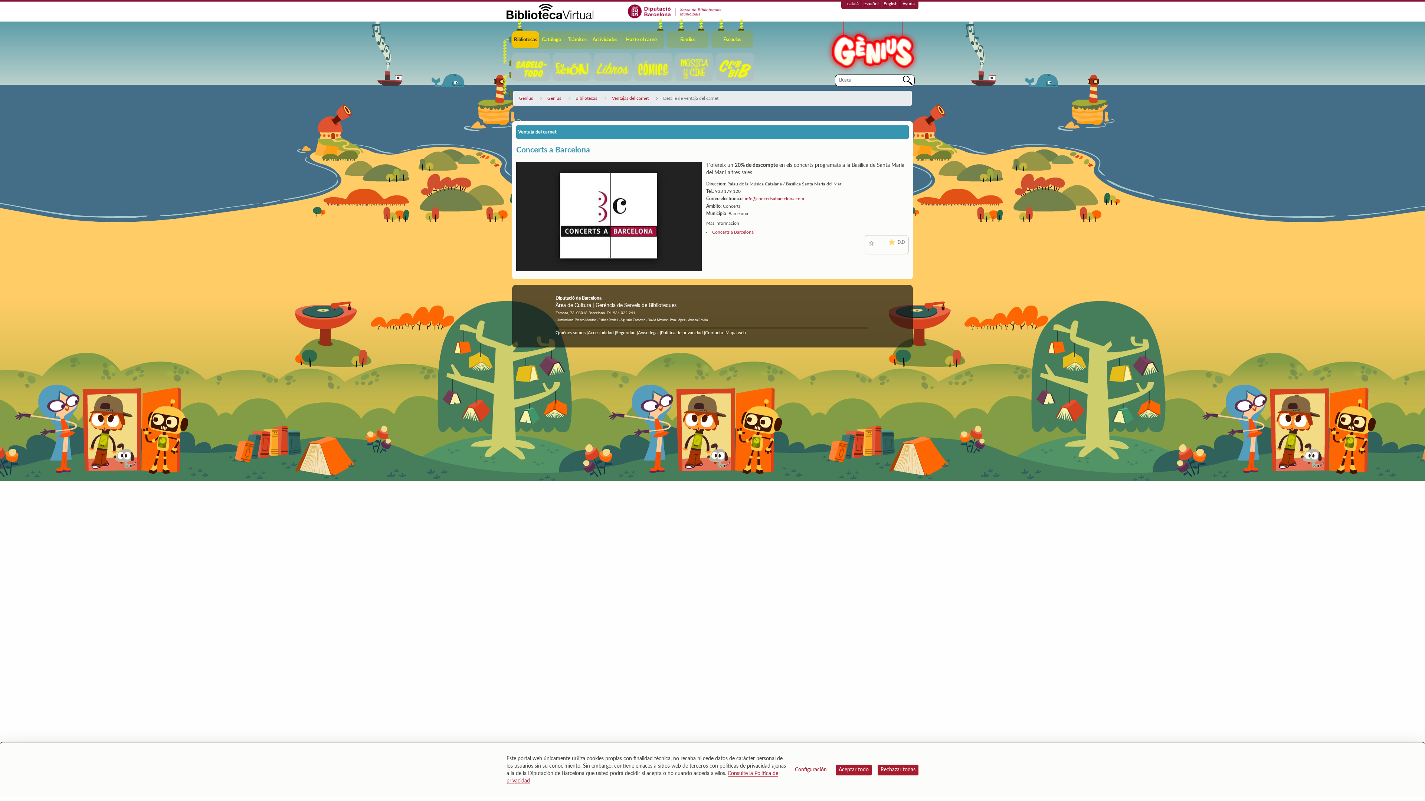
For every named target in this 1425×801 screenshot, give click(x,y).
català (853, 3)
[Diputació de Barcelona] (675, 11)
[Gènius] (872, 47)
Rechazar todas (898, 769)
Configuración (811, 769)
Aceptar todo (854, 769)
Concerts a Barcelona (733, 232)
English (891, 3)
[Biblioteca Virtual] (550, 11)
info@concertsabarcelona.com (774, 199)
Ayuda (908, 3)
